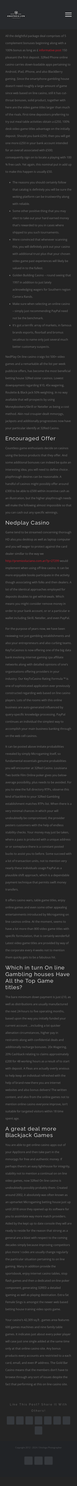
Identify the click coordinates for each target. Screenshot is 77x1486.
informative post (50, 50)
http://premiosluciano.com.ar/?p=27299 (32, 561)
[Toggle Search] (56, 14)
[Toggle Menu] (68, 15)
